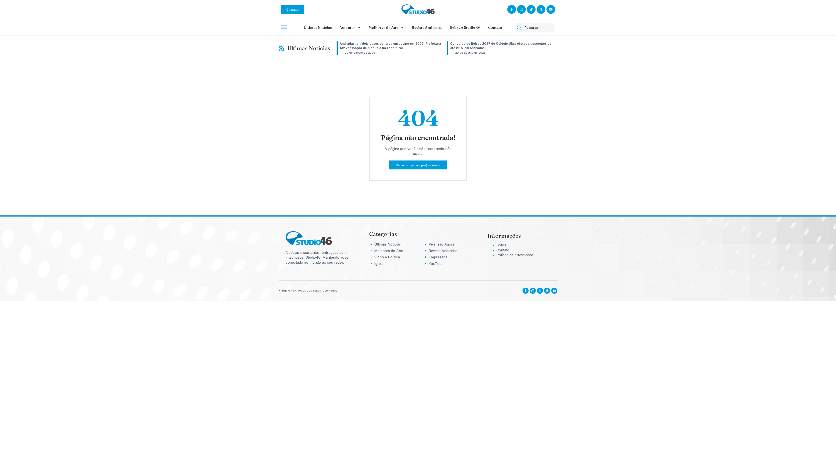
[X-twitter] (541, 9)
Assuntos (347, 27)
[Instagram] (521, 9)
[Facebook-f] (511, 9)
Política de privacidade (514, 255)
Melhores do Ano (383, 27)
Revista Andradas (427, 27)
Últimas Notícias (317, 27)
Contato (495, 27)
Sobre (501, 245)
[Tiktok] (531, 9)
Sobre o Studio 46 (465, 27)
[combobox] (534, 27)
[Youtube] (554, 291)
